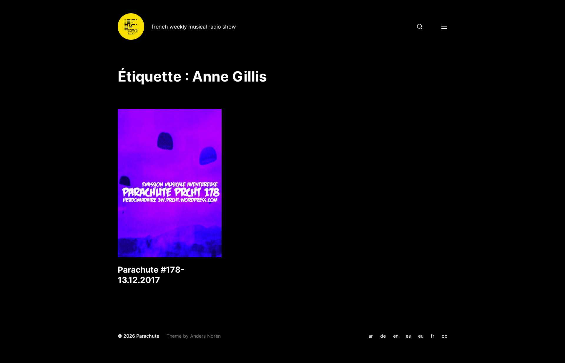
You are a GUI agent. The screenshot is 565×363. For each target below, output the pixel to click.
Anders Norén (205, 336)
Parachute (147, 336)
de (383, 336)
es (408, 336)
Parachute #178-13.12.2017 (151, 275)
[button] (417, 26)
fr (432, 336)
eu (420, 336)
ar (370, 336)
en (395, 336)
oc (444, 336)
